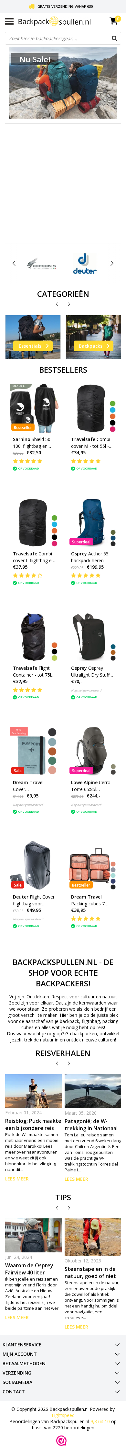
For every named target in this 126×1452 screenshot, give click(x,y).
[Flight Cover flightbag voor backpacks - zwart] (34, 865)
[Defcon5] (41, 263)
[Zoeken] (114, 38)
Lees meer (17, 1179)
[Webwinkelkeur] (61, 1440)
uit (100, 1421)
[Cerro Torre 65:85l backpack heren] (92, 751)
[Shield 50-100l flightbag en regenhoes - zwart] (34, 408)
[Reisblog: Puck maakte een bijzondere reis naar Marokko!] (33, 1091)
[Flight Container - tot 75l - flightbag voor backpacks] (34, 636)
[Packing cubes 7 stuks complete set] (92, 865)
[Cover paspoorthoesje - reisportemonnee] (34, 751)
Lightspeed (63, 1415)
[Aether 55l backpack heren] (92, 522)
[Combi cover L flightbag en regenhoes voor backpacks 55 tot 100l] (34, 522)
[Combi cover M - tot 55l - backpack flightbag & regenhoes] (92, 408)
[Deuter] (84, 263)
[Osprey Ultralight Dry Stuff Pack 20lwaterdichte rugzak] (92, 636)
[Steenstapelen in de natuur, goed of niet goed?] (93, 1237)
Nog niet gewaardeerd (86, 690)
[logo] (69, 21)
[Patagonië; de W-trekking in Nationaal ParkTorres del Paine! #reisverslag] (93, 1091)
